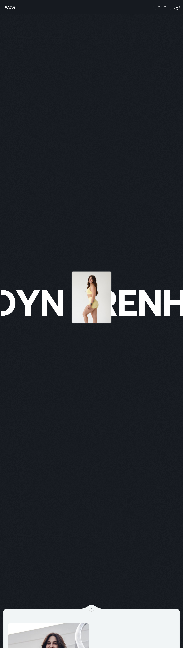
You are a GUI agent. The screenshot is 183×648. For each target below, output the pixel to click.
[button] (177, 7)
